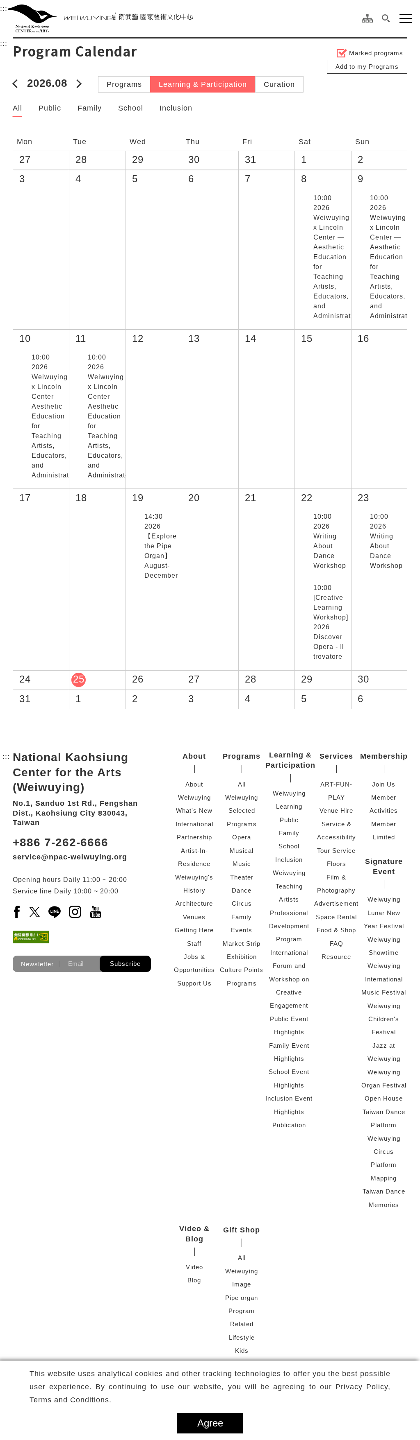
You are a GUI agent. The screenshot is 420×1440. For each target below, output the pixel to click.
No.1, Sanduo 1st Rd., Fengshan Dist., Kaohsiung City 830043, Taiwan (75, 813)
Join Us (383, 784)
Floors (336, 863)
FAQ (336, 943)
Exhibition (242, 956)
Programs (124, 84)
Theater (241, 877)
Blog (194, 1280)
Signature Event (384, 866)
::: (3, 9)
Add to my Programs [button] (367, 66)
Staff (194, 943)
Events (241, 930)
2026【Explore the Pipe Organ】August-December (161, 546)
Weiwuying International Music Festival (383, 979)
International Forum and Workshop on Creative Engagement (289, 979)
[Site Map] (367, 18)
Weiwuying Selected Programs (241, 810)
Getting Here (194, 930)
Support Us (194, 983)
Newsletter (37, 964)
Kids (242, 1350)
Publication (289, 1124)
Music (242, 863)
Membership (384, 756)
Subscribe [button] (125, 963)
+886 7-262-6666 (60, 842)
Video (194, 1267)
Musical (241, 850)
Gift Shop (241, 1230)
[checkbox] (305, 198)
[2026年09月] (77, 83)
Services (336, 756)
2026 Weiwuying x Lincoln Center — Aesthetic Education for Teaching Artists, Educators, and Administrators (337, 256)
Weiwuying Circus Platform (384, 1152)
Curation (279, 84)
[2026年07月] (17, 83)
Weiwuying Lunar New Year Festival (384, 912)
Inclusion (176, 108)
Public (50, 108)
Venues (194, 916)
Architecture (194, 903)
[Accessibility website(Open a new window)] (31, 937)
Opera (241, 837)
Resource (336, 956)
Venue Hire (336, 810)
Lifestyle (242, 1337)
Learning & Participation (203, 84)
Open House (384, 1098)
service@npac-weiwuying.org (70, 857)
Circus (242, 903)
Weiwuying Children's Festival (384, 1019)
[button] (386, 18)
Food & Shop (336, 930)
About (194, 756)
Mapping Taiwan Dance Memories (384, 1191)
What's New (194, 810)
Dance (241, 890)
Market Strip (241, 943)
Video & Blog (194, 1234)
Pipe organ (241, 1297)
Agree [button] (210, 1423)
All (17, 108)
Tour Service (336, 850)
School (130, 108)
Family (90, 108)
